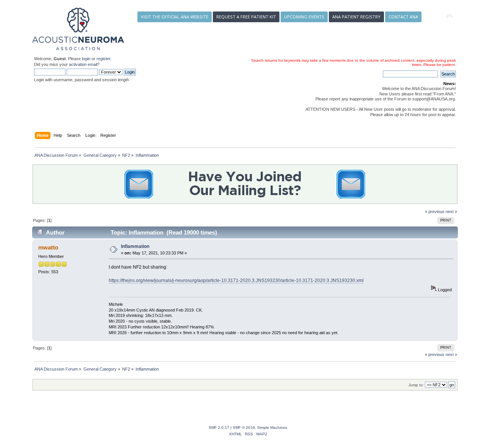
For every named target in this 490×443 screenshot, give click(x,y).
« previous (434, 211)
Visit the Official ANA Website (174, 17)
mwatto (48, 247)
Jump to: (416, 385)
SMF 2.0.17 (219, 427)
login (86, 58)
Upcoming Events (304, 17)
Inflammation (135, 246)
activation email (83, 64)
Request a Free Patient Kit (246, 17)
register (103, 58)
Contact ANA (403, 17)
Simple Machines (272, 427)
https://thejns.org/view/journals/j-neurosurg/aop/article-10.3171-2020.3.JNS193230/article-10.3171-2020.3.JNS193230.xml (236, 280)
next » (451, 211)
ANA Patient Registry (356, 17)
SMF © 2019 (244, 427)
